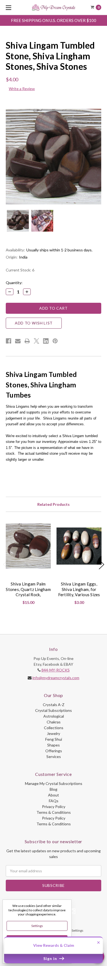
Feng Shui (53, 739)
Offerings (53, 750)
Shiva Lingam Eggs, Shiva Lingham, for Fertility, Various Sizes (79, 589)
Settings (37, 926)
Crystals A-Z (53, 704)
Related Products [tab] (53, 504)
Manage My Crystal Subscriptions (53, 783)
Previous (5, 564)
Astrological (53, 716)
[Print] (27, 341)
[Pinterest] (55, 341)
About (53, 795)
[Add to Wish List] (44, 529)
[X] (36, 341)
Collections (53, 727)
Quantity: (14, 282)
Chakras (54, 722)
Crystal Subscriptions (53, 710)
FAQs (53, 800)
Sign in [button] (50, 958)
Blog (53, 789)
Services (53, 756)
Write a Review (22, 88)
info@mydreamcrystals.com (55, 677)
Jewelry (53, 733)
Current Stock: (20, 270)
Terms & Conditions (53, 812)
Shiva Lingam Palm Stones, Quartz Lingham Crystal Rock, (28, 589)
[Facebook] (8, 341)
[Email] (18, 341)
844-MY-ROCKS (55, 670)
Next (101, 564)
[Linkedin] (46, 341)
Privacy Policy (53, 806)
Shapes (53, 745)
